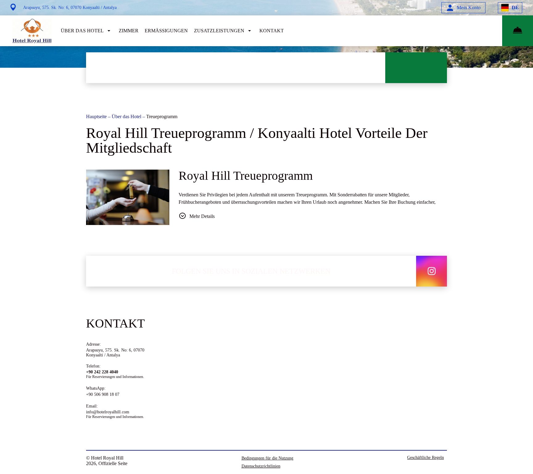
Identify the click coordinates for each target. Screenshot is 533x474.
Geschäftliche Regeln (425, 457)
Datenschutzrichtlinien (261, 466)
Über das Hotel (127, 116)
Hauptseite (97, 116)
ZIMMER (128, 30)
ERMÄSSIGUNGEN (166, 30)
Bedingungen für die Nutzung (267, 458)
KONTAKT (271, 30)
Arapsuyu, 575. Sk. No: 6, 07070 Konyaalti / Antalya (115, 352)
